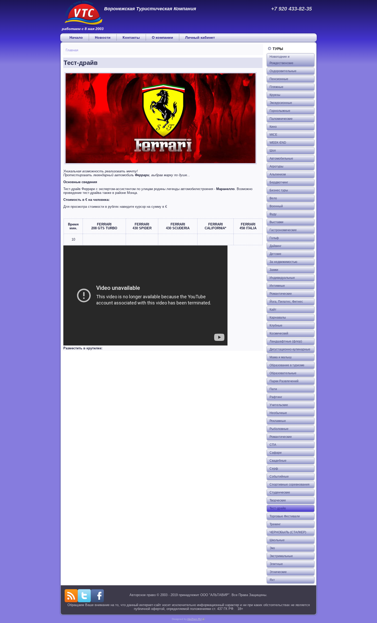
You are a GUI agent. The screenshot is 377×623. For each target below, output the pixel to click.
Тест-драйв (278, 508)
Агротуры (276, 166)
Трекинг (275, 524)
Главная (72, 50)
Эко (272, 548)
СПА (273, 445)
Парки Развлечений (284, 381)
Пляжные (276, 87)
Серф (274, 468)
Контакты (131, 37)
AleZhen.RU (196, 619)
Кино (273, 126)
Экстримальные (281, 556)
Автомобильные (281, 158)
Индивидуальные (282, 278)
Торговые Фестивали (285, 516)
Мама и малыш (281, 357)
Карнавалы (278, 317)
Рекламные (278, 421)
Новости (103, 37)
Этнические (278, 572)
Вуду (273, 214)
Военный (276, 206)
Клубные (276, 325)
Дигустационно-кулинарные (290, 349)
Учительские (279, 405)
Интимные (277, 286)
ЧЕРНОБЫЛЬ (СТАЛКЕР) (288, 532)
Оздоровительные (283, 71)
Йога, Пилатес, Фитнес (286, 301)
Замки (274, 270)
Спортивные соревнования (290, 484)
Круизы (275, 95)
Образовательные (283, 373)
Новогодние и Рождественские (281, 60)
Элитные (276, 564)
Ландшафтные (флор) (286, 341)
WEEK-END (278, 142)
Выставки (276, 222)
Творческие (278, 500)
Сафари (276, 452)
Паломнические (281, 119)
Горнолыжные (280, 111)
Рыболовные (279, 429)
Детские (275, 254)
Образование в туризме (287, 365)
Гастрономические (283, 230)
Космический (279, 333)
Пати (273, 389)
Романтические (281, 293)
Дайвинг (275, 246)
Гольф (274, 238)
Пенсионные (279, 79)
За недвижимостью (283, 262)
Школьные (277, 540)
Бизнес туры (279, 190)
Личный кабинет (200, 37)
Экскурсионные (281, 103)
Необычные (278, 413)
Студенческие (280, 492)
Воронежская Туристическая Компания (150, 8)
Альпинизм (278, 174)
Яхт (272, 580)
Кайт (273, 309)
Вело (273, 198)
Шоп (273, 150)
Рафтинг (276, 397)
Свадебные (278, 460)
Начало (76, 37)
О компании (162, 37)
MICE (273, 134)
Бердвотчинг (279, 182)
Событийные (279, 476)
